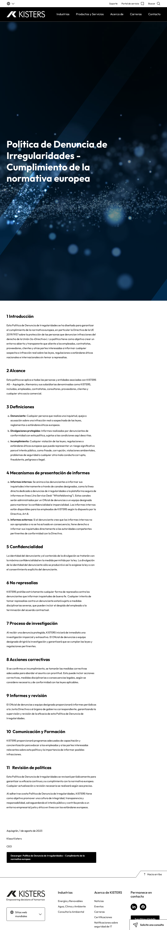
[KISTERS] (26, 14)
